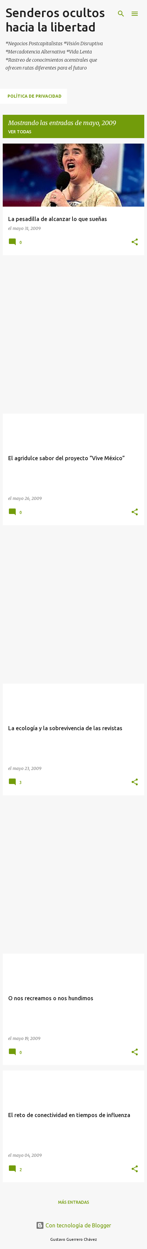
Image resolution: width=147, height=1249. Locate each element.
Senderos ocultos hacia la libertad (55, 19)
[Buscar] (121, 13)
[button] (135, 242)
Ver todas (19, 132)
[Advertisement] (73, 334)
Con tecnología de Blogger (77, 1225)
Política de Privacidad (35, 96)
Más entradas (73, 1202)
